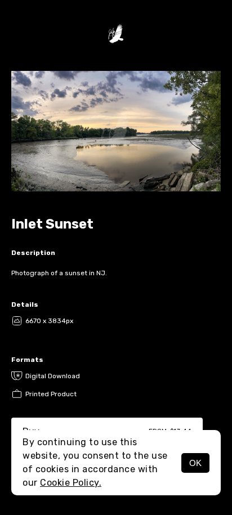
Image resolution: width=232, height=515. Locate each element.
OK (195, 463)
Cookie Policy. (70, 482)
